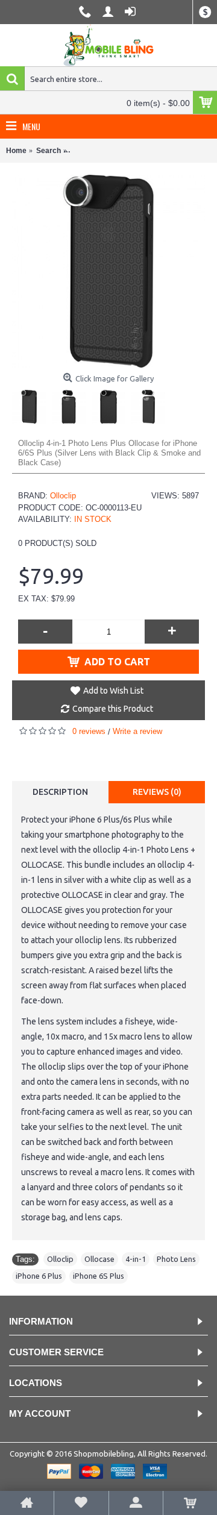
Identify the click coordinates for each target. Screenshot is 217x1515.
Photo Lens (176, 1259)
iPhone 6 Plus (39, 1276)
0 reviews (88, 731)
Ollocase (99, 1259)
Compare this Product (112, 709)
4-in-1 (135, 1259)
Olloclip (63, 495)
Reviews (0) (157, 792)
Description (60, 792)
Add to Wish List (113, 690)
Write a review (137, 731)
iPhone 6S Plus (98, 1276)
